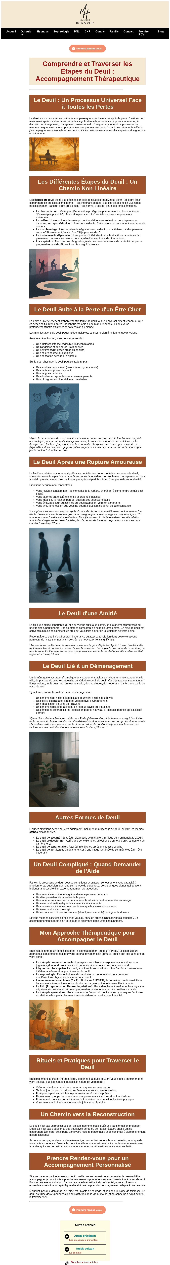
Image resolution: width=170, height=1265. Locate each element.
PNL (77, 31)
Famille (114, 31)
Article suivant (85, 1248)
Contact (128, 31)
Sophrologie (61, 31)
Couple (100, 31)
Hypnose (42, 31)
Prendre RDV (143, 33)
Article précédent (85, 1235)
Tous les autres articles (84, 1262)
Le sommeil (75, 1252)
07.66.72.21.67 (85, 23)
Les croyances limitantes (83, 1240)
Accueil (11, 31)
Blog (161, 31)
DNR (87, 31)
